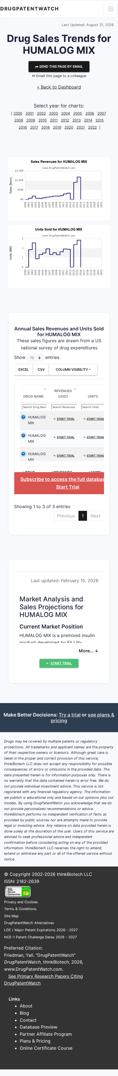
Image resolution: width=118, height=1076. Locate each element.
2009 (30, 120)
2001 (30, 113)
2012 (65, 120)
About (26, 1006)
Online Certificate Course (46, 1048)
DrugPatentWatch (29, 9)
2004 (65, 113)
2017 (34, 127)
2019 (57, 127)
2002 (41, 113)
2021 (81, 127)
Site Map (11, 916)
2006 (89, 113)
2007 (101, 113)
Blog (24, 1013)
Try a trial (70, 715)
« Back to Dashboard (59, 87)
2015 (99, 120)
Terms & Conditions (20, 909)
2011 (54, 120)
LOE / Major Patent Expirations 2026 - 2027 (41, 930)
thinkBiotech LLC (74, 874)
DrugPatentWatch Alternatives (29, 923)
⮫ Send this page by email (59, 66)
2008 (18, 120)
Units (93, 396)
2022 (92, 127)
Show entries (36, 357)
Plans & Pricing (35, 1041)
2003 (53, 113)
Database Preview (38, 1027)
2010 (42, 120)
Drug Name (33, 396)
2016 (23, 127)
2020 (68, 127)
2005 (77, 113)
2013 (76, 120)
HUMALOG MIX (37, 420)
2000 (17, 113)
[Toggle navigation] (110, 9)
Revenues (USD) (63, 393)
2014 (88, 120)
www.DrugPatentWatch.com (33, 969)
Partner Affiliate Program (46, 1034)
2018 (45, 127)
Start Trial (67, 487)
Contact (28, 1020)
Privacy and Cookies (21, 902)
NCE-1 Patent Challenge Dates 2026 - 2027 (40, 937)
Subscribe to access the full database (64, 479)
